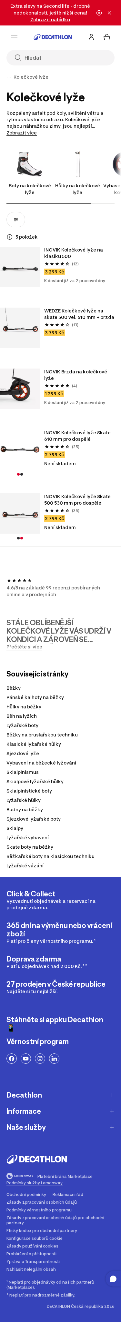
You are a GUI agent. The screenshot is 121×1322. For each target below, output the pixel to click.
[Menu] (14, 37)
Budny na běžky (24, 809)
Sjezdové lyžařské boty (33, 819)
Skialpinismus (22, 772)
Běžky (13, 688)
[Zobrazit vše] (9, 77)
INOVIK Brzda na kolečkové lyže (75, 375)
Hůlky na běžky (23, 706)
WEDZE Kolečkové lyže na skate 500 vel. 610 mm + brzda (79, 314)
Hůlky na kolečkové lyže (77, 189)
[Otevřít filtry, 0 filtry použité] (15, 219)
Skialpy (14, 828)
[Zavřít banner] (109, 13)
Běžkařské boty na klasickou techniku (50, 856)
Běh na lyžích (21, 716)
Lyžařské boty (22, 725)
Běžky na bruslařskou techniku (42, 734)
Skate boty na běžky (29, 847)
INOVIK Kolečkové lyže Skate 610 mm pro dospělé (77, 436)
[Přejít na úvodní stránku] (53, 37)
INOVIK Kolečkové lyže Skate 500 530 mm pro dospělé (77, 500)
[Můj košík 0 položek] (107, 37)
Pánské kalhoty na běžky (35, 697)
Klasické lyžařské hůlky (33, 744)
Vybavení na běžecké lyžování (41, 762)
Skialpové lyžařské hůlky (35, 781)
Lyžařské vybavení (27, 837)
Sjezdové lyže (22, 753)
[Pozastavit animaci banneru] (99, 13)
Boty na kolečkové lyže (30, 189)
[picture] (20, 267)
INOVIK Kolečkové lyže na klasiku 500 (73, 253)
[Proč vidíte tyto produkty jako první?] (9, 237)
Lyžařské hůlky (23, 800)
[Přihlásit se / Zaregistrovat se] (91, 37)
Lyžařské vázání (25, 865)
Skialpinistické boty (29, 791)
